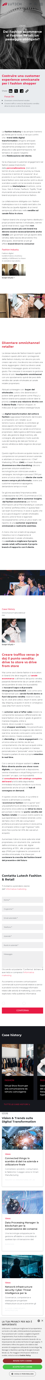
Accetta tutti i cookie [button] (22, 1367)
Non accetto (31, 1003)
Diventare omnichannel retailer (17, 100)
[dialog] (22, 1349)
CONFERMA (22, 1010)
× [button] (42, 1321)
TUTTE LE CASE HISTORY (16, 1104)
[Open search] (35, 4)
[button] (22, 1374)
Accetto (8, 1003)
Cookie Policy (25, 1355)
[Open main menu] (41, 4)
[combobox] (39, 1321)
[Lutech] (11, 4)
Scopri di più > (8, 278)
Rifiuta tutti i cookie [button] (22, 1361)
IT (31, 4)
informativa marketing (16, 889)
